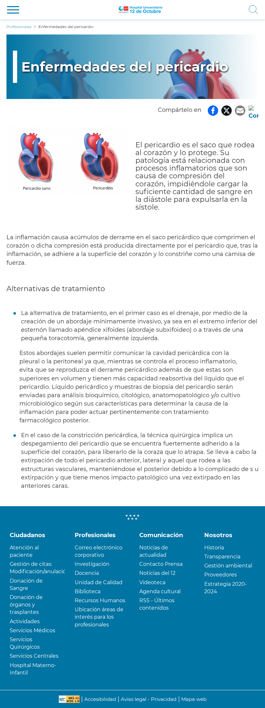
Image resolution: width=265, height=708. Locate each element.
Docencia (87, 573)
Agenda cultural (160, 591)
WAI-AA (69, 699)
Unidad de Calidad (98, 582)
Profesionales (95, 535)
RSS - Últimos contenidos (157, 604)
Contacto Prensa (161, 564)
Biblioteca (88, 591)
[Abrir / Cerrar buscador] (214, 9)
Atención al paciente (24, 551)
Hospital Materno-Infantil (33, 669)
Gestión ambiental (228, 566)
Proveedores (220, 575)
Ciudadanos (27, 535)
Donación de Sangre (26, 584)
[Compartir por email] (240, 109)
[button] (13, 10)
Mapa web (194, 699)
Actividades (25, 621)
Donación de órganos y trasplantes (26, 604)
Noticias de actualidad (153, 551)
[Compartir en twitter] (226, 109)
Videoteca (152, 582)
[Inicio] (141, 10)
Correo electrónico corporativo (98, 551)
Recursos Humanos (100, 600)
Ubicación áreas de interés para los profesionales (99, 616)
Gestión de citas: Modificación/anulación (37, 568)
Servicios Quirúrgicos (25, 643)
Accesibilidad (100, 699)
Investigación (92, 564)
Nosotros (218, 535)
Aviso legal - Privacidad (148, 699)
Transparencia (222, 557)
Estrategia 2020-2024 (225, 588)
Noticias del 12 (157, 573)
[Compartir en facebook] (213, 109)
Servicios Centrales (34, 656)
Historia (214, 548)
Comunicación (161, 535)
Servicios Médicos (32, 630)
